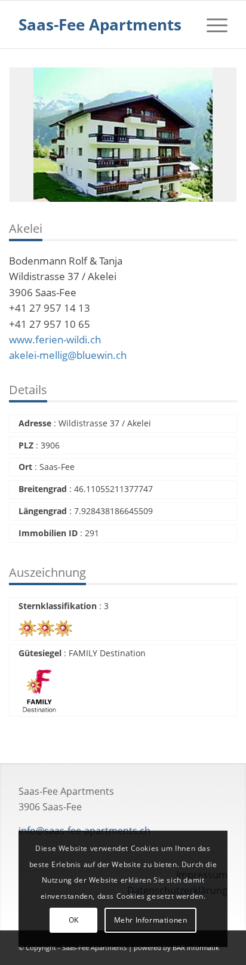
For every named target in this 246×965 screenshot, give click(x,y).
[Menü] (211, 24)
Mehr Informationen (150, 920)
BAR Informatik (196, 947)
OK (74, 920)
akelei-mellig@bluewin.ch (68, 355)
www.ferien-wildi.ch (55, 339)
